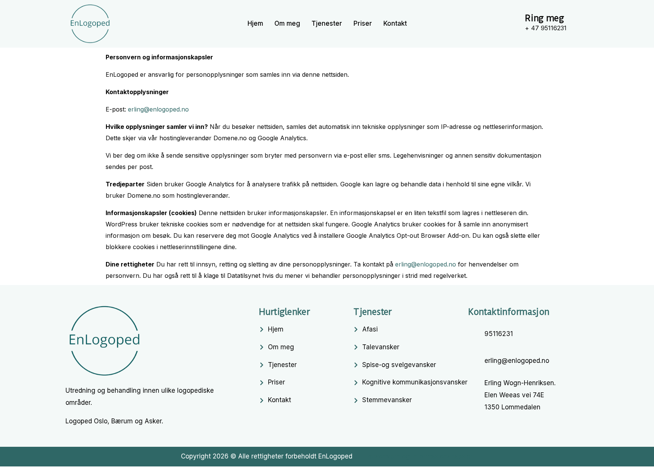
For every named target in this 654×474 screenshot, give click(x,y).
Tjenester (326, 23)
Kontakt (395, 23)
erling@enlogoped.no (158, 109)
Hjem (255, 23)
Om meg (287, 23)
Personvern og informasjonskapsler (419, 456)
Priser (362, 23)
